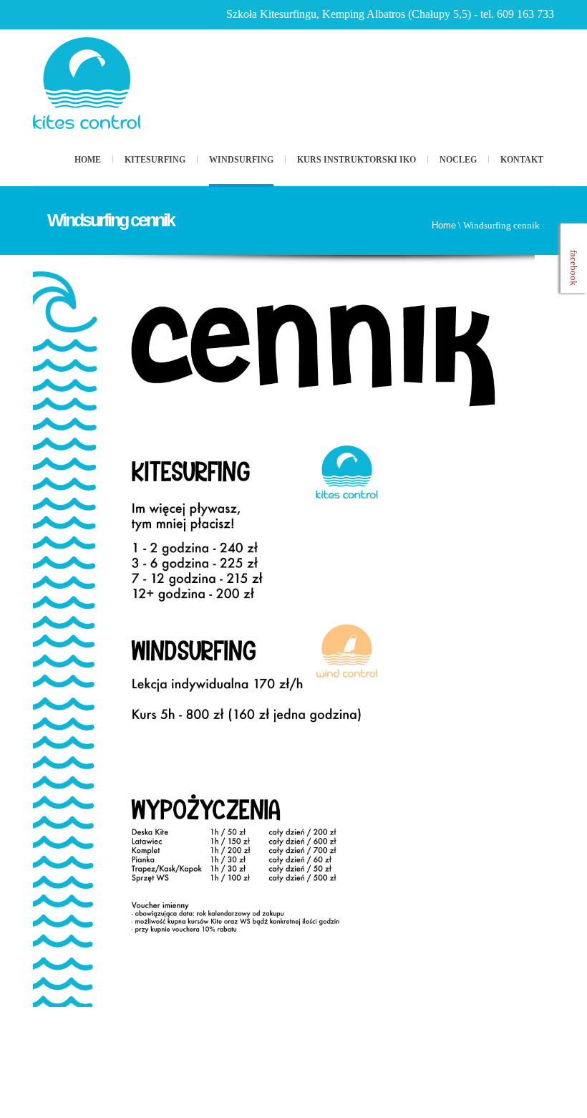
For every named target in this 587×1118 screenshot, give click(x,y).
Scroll (497, 1064)
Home (87, 159)
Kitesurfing (155, 159)
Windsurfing (241, 159)
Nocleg (458, 159)
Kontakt (521, 159)
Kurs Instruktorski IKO (356, 159)
